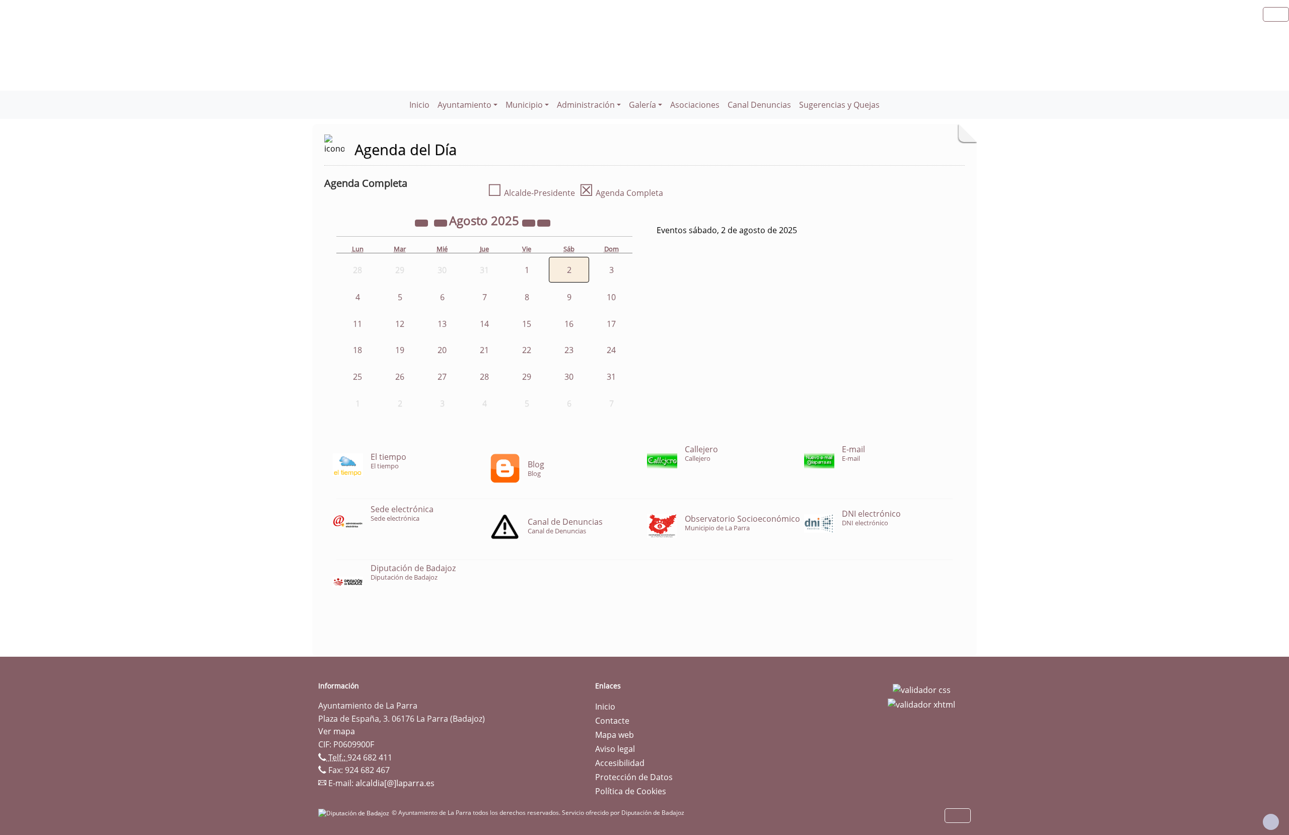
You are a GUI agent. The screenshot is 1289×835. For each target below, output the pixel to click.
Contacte (612, 720)
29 (526, 376)
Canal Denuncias (759, 104)
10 (611, 297)
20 (442, 350)
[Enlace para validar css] (922, 688)
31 (611, 376)
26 (399, 376)
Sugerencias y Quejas (839, 104)
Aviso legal (615, 748)
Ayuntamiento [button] (464, 104)
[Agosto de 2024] (422, 222)
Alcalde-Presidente (531, 192)
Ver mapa (336, 731)
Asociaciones (695, 104)
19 (399, 350)
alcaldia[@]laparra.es (395, 783)
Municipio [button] (524, 104)
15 (526, 323)
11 (357, 323)
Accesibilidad (619, 763)
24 (611, 350)
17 (611, 323)
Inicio (419, 104)
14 (484, 323)
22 (526, 350)
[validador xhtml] (921, 704)
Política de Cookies (630, 791)
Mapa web (614, 734)
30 (569, 376)
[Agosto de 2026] (529, 222)
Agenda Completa (621, 192)
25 (357, 376)
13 (442, 323)
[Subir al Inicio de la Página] (1271, 822)
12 (399, 323)
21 (484, 350)
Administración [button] (586, 104)
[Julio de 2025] (441, 222)
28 (484, 376)
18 (357, 350)
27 (442, 376)
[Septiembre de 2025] (543, 222)
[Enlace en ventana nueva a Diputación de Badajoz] (355, 812)
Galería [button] (642, 104)
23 (569, 350)
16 (569, 323)
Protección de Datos (634, 777)
